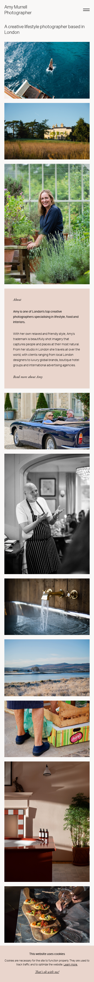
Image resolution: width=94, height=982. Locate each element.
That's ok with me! (47, 972)
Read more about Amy (27, 377)
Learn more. (71, 964)
